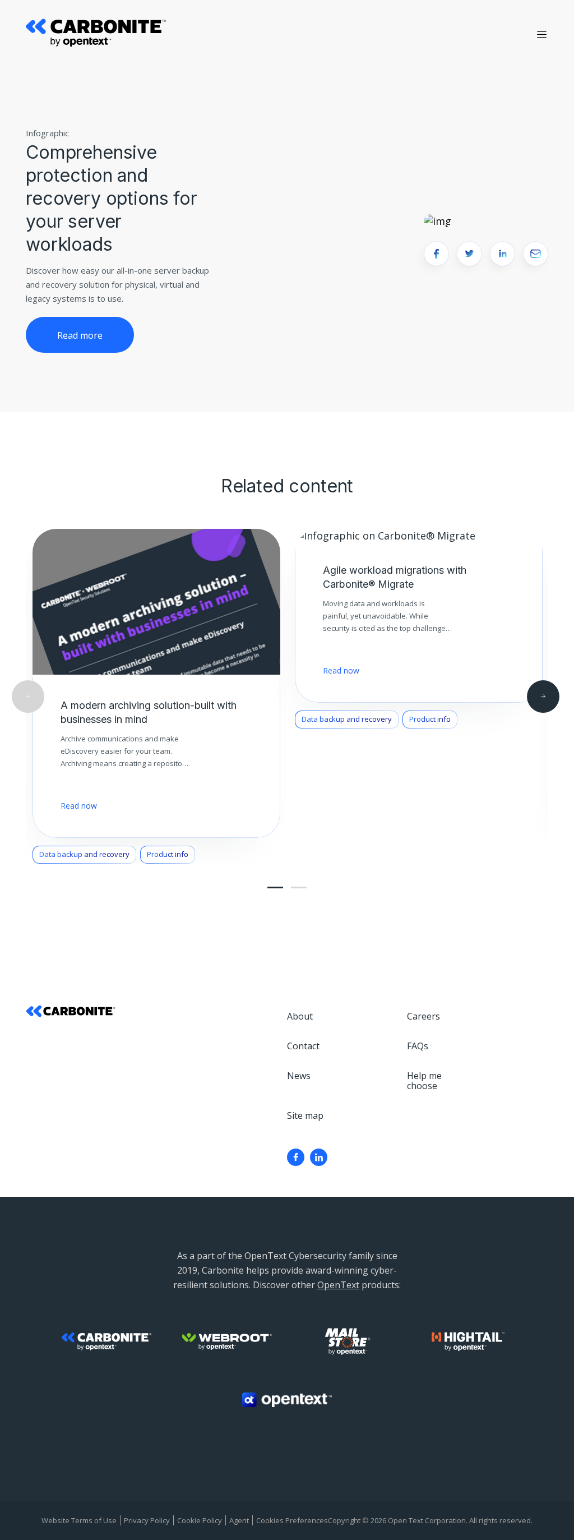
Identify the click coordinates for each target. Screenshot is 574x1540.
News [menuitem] (299, 1075)
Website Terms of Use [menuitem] (79, 1520)
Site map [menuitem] (305, 1115)
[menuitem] (295, 1157)
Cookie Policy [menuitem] (199, 1520)
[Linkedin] (318, 1157)
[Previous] (28, 696)
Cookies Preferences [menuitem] (292, 1520)
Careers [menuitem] (423, 1016)
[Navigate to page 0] (275, 887)
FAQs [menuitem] (417, 1046)
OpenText (338, 1285)
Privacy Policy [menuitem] (147, 1520)
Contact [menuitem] (303, 1046)
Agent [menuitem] (239, 1520)
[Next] (543, 696)
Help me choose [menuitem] (424, 1080)
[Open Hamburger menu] (541, 34)
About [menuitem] (300, 1016)
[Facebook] (295, 1157)
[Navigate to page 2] (299, 887)
